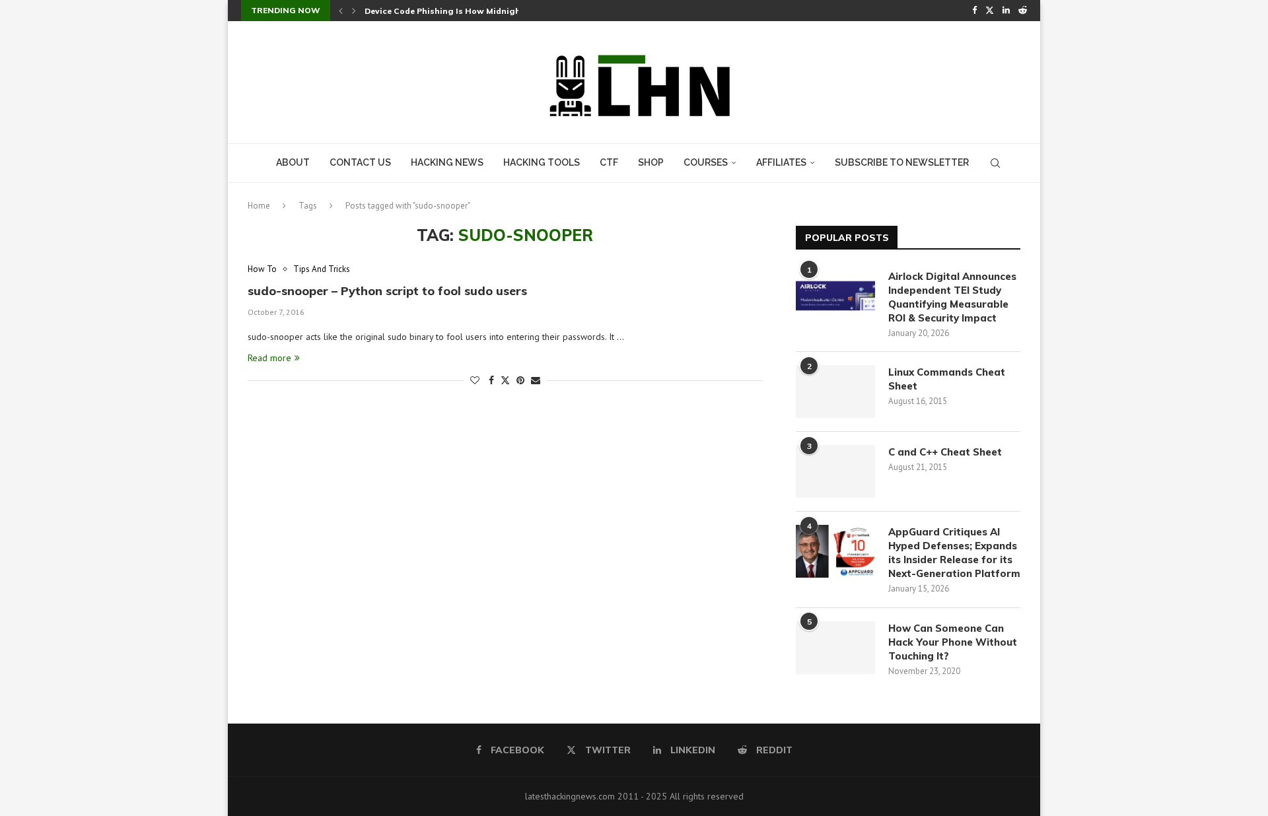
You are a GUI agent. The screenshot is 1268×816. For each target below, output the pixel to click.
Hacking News (447, 162)
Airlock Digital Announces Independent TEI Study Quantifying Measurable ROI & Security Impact (952, 297)
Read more (269, 358)
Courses (706, 162)
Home (259, 205)
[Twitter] (989, 10)
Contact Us (360, 162)
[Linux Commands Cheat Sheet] (835, 391)
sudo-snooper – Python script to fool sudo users (387, 290)
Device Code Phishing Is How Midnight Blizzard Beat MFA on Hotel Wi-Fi (514, 11)
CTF (609, 162)
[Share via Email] (535, 380)
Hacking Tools (541, 162)
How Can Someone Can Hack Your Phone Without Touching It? (952, 642)
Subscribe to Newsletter (902, 162)
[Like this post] (474, 380)
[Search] (995, 163)
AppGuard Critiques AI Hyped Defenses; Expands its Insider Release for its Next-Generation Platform (954, 553)
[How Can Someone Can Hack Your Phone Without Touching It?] (835, 647)
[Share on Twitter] (505, 380)
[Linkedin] (1006, 10)
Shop (651, 162)
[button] (340, 10)
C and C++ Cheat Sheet (945, 452)
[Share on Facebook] (491, 380)
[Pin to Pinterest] (520, 380)
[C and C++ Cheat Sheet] (835, 471)
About (293, 162)
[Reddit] (1022, 10)
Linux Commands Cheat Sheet (946, 379)
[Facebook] (974, 10)
